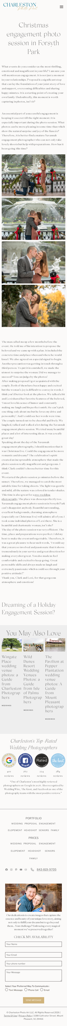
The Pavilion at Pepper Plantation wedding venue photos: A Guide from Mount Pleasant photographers (54, 684)
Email (46, 990)
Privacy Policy (25, 1015)
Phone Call (33, 990)
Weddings (7, 705)
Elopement (15, 830)
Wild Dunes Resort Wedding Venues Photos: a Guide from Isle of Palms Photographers (33, 679)
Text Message (16, 990)
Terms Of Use (10, 1015)
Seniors (44, 830)
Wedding (17, 823)
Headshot (30, 830)
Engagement (47, 823)
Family (55, 830)
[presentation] (12, 645)
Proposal (31, 823)
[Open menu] (61, 7)
